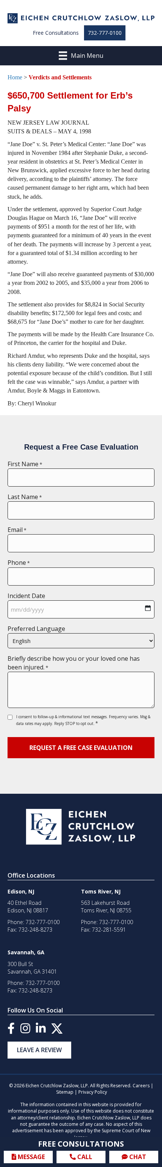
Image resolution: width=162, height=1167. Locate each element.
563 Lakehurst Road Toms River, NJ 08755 (106, 906)
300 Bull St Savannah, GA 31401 (32, 967)
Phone (19, 562)
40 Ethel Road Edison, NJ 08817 (28, 906)
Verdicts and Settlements (60, 77)
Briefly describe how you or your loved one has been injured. (74, 662)
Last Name (25, 497)
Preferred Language (36, 628)
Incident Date (26, 596)
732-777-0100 (105, 32)
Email (17, 530)
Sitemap (64, 1092)
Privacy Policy (92, 1092)
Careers (141, 1085)
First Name (25, 464)
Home (15, 77)
